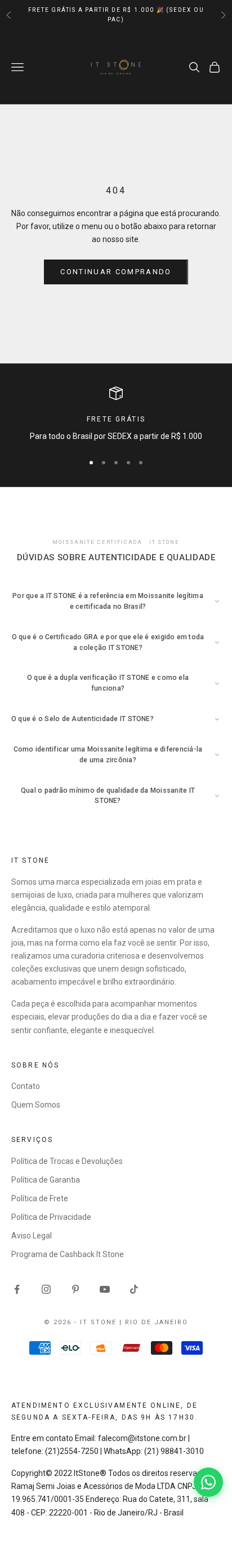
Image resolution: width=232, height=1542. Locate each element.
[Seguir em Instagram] (46, 1289)
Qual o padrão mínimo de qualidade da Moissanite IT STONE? (108, 796)
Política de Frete (39, 1198)
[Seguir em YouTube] (104, 1289)
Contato (25, 1086)
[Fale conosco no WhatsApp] (208, 1482)
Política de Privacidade (51, 1217)
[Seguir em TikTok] (134, 1289)
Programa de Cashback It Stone (67, 1254)
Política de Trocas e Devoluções (67, 1161)
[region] (116, 414)
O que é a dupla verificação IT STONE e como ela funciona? (108, 683)
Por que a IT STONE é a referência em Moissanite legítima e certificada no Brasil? (107, 601)
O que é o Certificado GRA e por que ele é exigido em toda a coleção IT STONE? (108, 642)
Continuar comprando (115, 271)
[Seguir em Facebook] (17, 1289)
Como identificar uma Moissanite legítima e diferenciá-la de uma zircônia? (108, 754)
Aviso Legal (31, 1235)
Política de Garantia (45, 1179)
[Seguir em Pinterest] (75, 1289)
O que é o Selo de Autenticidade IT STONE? (82, 719)
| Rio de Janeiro (153, 1322)
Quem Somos (35, 1104)
